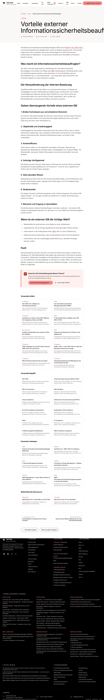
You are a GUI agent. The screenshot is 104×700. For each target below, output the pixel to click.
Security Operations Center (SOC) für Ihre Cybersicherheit (85, 606)
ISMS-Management (33, 547)
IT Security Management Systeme (79, 645)
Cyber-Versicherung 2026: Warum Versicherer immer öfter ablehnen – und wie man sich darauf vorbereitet (26, 672)
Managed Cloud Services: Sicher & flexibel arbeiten (50, 644)
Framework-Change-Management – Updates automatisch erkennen (18, 602)
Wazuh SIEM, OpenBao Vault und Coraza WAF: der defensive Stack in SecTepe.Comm (26, 680)
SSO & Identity (32, 571)
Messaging (31, 561)
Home (18, 3)
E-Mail (29, 564)
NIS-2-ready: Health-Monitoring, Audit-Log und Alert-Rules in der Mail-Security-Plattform (26, 678)
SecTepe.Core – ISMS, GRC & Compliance (81, 654)
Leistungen (35, 3)
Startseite (23, 13)
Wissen (60, 3)
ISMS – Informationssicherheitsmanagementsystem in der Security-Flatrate (18, 637)
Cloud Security (82, 677)
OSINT (55, 679)
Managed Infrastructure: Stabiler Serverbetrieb (48, 646)
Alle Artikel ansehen (30, 530)
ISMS (53, 71)
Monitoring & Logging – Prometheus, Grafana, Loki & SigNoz (50, 613)
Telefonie (30, 569)
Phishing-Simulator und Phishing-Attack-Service (83, 649)
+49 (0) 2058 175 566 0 (63, 282)
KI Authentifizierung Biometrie (61, 668)
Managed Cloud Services (60, 580)
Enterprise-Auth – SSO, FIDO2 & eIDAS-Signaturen (16, 599)
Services (24, 18)
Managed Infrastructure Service (61, 574)
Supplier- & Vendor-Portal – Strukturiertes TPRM (15, 618)
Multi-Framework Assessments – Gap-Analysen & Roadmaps (16, 612)
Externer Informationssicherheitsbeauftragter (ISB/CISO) (17, 634)
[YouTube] (7, 554)
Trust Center (31, 552)
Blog (29, 13)
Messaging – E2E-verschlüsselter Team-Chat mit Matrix (51, 610)
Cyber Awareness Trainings (60, 563)
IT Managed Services (59, 567)
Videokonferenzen (33, 566)
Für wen (42, 3)
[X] (15, 554)
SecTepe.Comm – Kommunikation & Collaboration (83, 651)
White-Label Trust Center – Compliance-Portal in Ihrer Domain (17, 625)
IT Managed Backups (59, 569)
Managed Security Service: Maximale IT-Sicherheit (49, 649)
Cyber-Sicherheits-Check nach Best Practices (82, 636)
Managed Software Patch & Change (62, 577)
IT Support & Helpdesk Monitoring (62, 582)
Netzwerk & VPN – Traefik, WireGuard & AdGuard (49, 616)
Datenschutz (95, 699)
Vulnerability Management (61, 681)
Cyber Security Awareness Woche (79, 634)
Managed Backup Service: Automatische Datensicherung (51, 642)
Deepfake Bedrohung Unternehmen (63, 675)
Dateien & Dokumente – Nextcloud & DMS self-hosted (50, 602)
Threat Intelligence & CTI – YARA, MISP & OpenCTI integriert (16, 621)
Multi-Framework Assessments (36, 544)
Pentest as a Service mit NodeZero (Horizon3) (82, 604)
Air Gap (80, 670)
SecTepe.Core (32, 542)
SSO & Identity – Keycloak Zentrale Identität (48, 623)
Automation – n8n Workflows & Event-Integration (49, 599)
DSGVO (67, 47)
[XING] (11, 554)
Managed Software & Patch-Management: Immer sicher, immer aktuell (51, 651)
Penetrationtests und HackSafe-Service (80, 602)
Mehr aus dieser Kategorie (49, 530)
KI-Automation (32, 550)
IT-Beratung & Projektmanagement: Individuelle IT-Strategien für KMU (49, 635)
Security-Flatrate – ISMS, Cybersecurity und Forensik (84, 656)
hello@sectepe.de (78, 696)
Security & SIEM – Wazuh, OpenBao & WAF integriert (50, 621)
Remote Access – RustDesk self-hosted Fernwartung (50, 618)
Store (72, 3)
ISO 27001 (74, 47)
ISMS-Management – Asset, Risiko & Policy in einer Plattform (16, 606)
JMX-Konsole (57, 672)
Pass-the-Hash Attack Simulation (87, 681)
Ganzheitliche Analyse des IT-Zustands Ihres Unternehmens (82, 639)
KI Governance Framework (85, 679)
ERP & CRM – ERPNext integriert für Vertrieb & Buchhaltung (48, 607)
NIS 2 (81, 47)
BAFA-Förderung (51, 3)
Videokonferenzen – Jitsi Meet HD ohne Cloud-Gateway (51, 627)
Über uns (67, 3)
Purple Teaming (82, 672)
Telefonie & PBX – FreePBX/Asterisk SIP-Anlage (49, 625)
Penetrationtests (57, 550)
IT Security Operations (60, 542)
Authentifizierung (83, 668)
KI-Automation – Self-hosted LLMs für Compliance (16, 609)
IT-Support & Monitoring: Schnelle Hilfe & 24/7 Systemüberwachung (48, 638)
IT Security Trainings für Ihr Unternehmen (13, 640)
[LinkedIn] (4, 554)
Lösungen (25, 3)
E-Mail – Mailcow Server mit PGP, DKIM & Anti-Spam (50, 604)
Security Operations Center (60, 547)
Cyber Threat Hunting (59, 677)
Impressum (88, 699)
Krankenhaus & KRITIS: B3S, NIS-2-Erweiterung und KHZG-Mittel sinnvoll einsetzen (25, 676)
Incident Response (58, 544)
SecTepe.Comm (32, 559)
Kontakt (80, 3)
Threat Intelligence (33, 555)
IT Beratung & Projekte (59, 585)
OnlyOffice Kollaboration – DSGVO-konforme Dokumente (18, 615)
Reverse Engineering (59, 684)
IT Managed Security (59, 572)
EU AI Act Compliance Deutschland (63, 670)
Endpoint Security (83, 675)
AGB (100, 699)
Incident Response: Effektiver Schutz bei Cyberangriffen (85, 599)
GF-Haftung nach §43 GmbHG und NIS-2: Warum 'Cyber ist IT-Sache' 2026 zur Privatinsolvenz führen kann (24, 668)
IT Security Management (60, 553)
